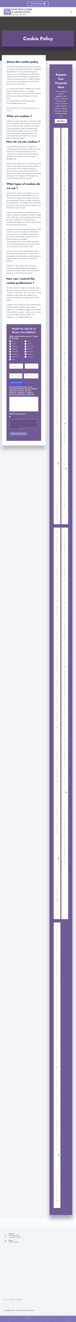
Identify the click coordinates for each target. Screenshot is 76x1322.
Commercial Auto (16, 354)
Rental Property (16, 346)
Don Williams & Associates (14, 1300)
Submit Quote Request (18, 434)
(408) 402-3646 (13, 1242)
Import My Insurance (17, 382)
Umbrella (29, 354)
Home (28, 341)
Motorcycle (30, 351)
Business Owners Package (31, 349)
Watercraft (14, 349)
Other (13, 359)
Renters (29, 344)
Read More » (64, 459)
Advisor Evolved (29, 1310)
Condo (14, 344)
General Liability (31, 357)
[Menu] (71, 12)
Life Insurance (30, 346)
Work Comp (15, 351)
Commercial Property (16, 357)
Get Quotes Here (36, 3)
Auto (13, 341)
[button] (61, 121)
